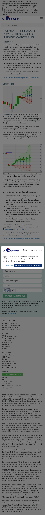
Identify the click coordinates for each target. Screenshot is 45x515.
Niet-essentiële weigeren (23, 265)
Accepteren (37, 265)
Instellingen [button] (10, 265)
